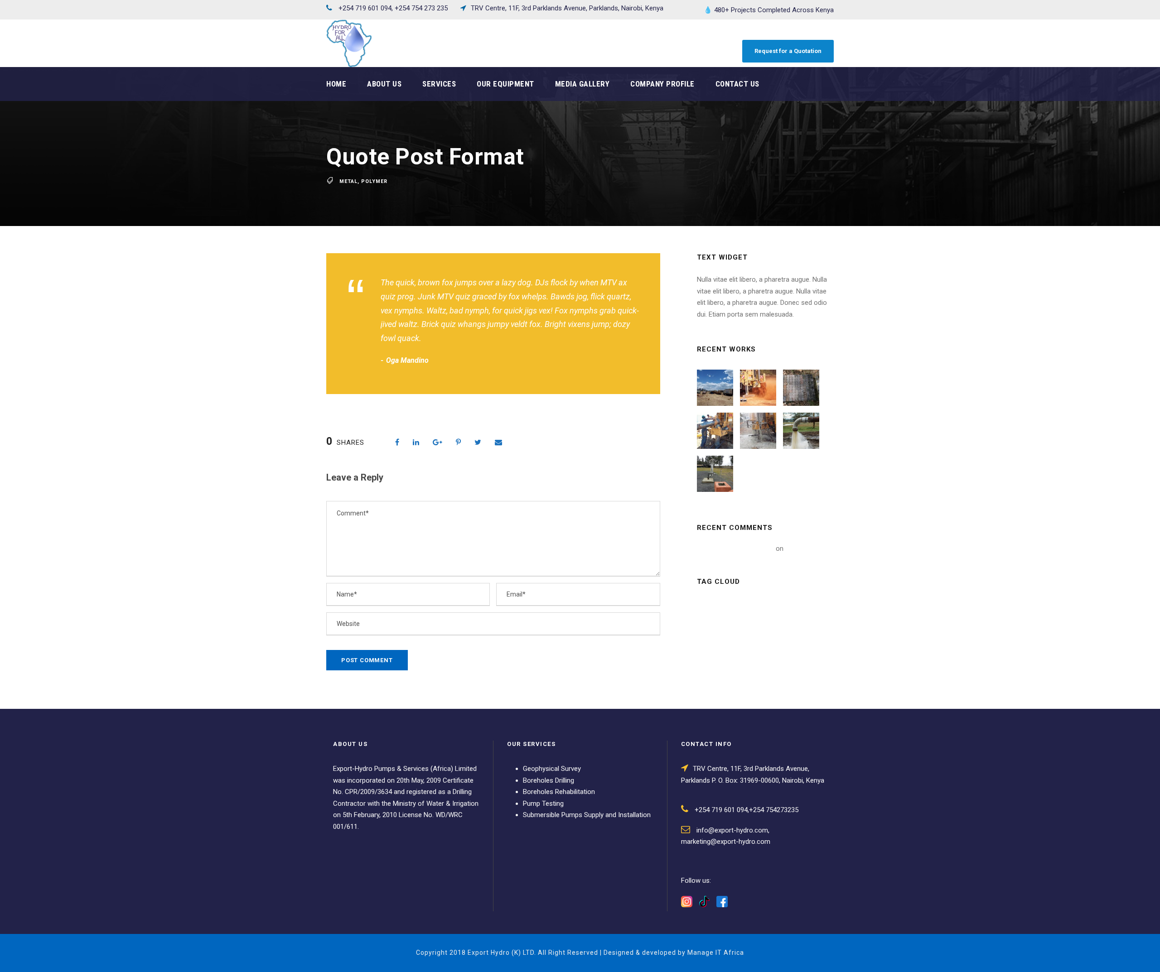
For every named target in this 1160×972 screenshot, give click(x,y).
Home (336, 83)
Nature (788, 648)
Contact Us (737, 83)
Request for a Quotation (788, 51)
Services (439, 83)
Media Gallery (582, 83)
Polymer (374, 181)
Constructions (726, 627)
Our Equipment (505, 83)
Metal (348, 181)
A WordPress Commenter (735, 548)
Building (756, 606)
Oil (743, 668)
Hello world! (802, 548)
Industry (780, 627)
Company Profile (662, 83)
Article (715, 606)
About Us (384, 83)
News (712, 668)
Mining (749, 648)
